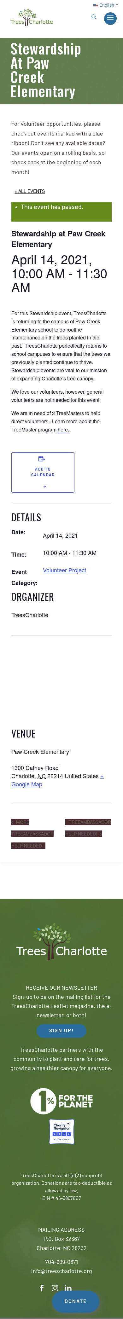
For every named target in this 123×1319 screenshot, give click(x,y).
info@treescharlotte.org (61, 1272)
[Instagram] (55, 1288)
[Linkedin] (68, 1288)
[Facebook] (41, 1288)
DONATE (76, 1301)
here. (63, 429)
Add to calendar (43, 472)
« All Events (30, 191)
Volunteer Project (64, 570)
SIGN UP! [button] (61, 1030)
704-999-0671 (61, 1262)
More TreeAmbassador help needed (32, 834)
